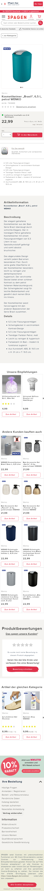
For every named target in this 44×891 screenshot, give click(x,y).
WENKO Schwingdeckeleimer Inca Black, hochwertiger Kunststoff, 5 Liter (32, 552)
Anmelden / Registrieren (14, 791)
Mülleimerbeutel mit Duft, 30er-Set (11, 397)
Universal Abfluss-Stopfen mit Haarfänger (31, 398)
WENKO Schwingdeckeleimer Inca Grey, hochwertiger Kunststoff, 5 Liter (10, 598)
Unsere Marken (9, 835)
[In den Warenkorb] (27, 131)
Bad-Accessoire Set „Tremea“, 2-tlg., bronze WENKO (31, 508)
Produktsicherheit (10, 828)
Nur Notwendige (17, 889)
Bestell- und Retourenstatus (15, 795)
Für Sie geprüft (18, 148)
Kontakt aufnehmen (11, 805)
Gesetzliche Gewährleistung (15, 842)
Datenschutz (37, 889)
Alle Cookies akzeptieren (22, 885)
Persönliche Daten (11, 798)
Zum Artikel (11, 414)
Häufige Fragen (9, 787)
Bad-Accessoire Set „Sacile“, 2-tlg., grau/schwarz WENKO (32, 464)
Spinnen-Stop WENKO (29, 718)
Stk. (3, 131)
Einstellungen (27, 889)
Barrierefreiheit (9, 831)
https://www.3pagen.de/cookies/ (15, 876)
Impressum (6, 889)
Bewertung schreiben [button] (22, 669)
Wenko (4, 93)
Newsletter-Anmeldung (13, 809)
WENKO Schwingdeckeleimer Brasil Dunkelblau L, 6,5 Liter (10, 551)
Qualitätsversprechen (12, 839)
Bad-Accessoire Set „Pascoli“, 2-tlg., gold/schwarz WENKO (10, 508)
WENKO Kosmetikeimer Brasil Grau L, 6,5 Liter (11, 463)
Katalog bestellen (10, 802)
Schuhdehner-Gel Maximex (9, 718)
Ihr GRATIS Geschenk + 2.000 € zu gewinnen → (22, 11)
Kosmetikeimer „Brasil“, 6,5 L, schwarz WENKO (32, 597)
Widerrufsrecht (9, 824)
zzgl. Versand (37, 124)
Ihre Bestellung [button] (12, 781)
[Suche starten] (40, 23)
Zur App (38, 4)
